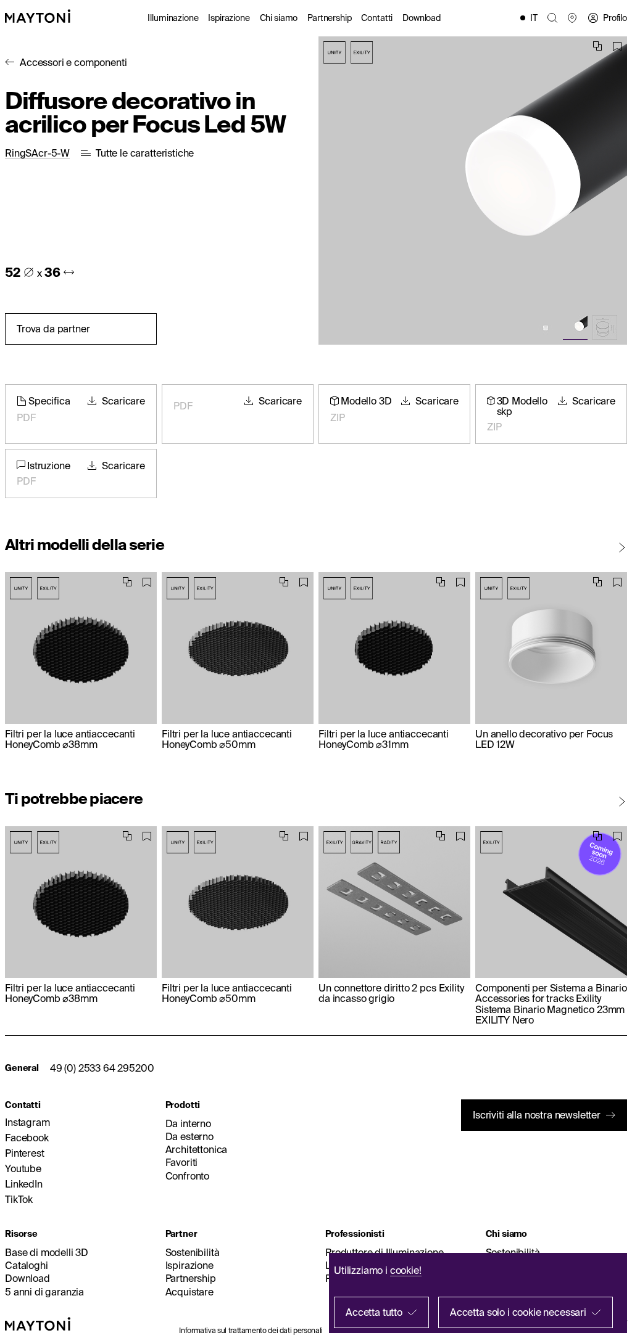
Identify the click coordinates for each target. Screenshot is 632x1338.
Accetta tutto (374, 1312)
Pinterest (24, 1153)
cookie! (406, 1270)
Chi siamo (279, 18)
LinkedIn (24, 1183)
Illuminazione (173, 18)
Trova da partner (53, 328)
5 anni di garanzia (44, 1291)
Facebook (27, 1137)
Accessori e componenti (73, 62)
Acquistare (189, 1291)
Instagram (27, 1122)
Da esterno (189, 1136)
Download (421, 18)
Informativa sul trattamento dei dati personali (250, 1330)
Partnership (329, 18)
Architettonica (196, 1149)
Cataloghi (26, 1265)
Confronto (187, 1175)
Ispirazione (228, 18)
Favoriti (181, 1162)
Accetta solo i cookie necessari (518, 1312)
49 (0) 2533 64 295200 (102, 1067)
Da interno (188, 1123)
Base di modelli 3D (46, 1252)
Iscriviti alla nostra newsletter (537, 1114)
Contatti (377, 18)
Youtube (23, 1168)
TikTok (19, 1199)
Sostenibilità (192, 1252)
